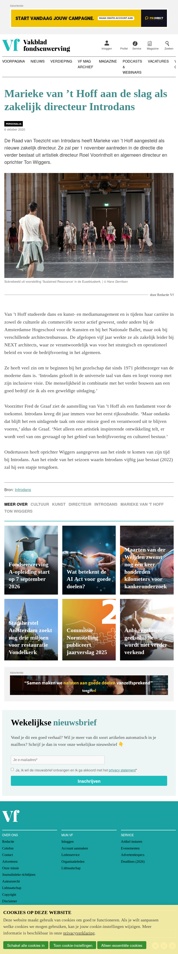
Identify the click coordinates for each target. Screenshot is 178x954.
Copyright (9, 894)
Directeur (80, 504)
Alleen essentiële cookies (121, 945)
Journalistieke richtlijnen (18, 874)
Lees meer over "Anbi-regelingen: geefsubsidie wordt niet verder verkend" (147, 629)
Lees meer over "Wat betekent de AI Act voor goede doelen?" (89, 560)
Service (127, 835)
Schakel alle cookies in (25, 945)
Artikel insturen (131, 841)
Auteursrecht (11, 881)
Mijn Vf (67, 835)
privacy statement (122, 770)
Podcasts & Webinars (132, 67)
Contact (7, 855)
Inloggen (107, 48)
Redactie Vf (165, 295)
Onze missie (10, 868)
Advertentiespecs (132, 855)
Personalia (13, 123)
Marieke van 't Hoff (142, 504)
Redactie (8, 841)
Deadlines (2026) (133, 861)
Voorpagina (13, 61)
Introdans (105, 504)
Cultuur (40, 504)
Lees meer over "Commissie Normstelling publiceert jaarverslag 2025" (89, 629)
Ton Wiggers (18, 511)
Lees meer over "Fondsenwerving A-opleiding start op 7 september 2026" (31, 560)
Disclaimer (9, 901)
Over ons (10, 835)
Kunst (59, 504)
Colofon (7, 848)
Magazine (108, 61)
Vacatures (158, 61)
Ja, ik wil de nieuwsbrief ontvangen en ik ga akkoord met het (76, 770)
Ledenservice (70, 855)
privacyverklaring (79, 933)
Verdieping (61, 61)
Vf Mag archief (85, 64)
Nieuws (38, 61)
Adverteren (10, 861)
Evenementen (130, 848)
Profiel (124, 48)
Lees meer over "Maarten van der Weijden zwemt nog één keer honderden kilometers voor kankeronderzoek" (147, 560)
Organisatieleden (72, 861)
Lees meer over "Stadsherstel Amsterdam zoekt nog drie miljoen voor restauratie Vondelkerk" (31, 629)
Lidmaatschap (11, 888)
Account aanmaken (74, 848)
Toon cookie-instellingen (72, 945)
